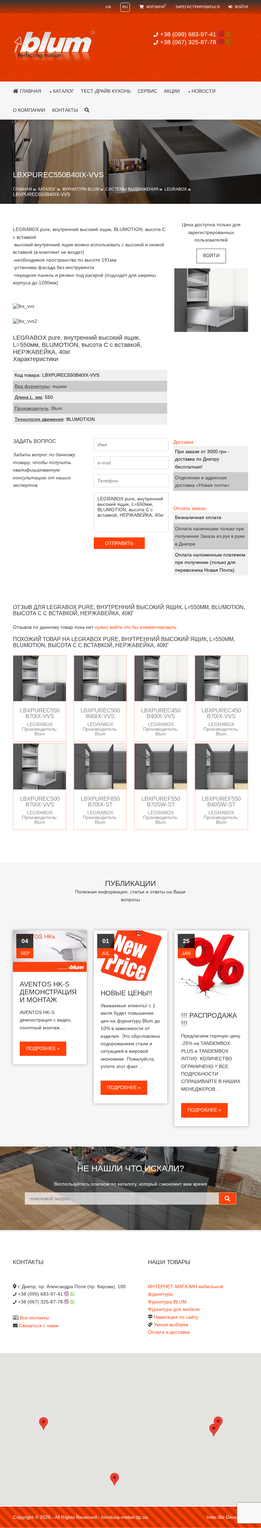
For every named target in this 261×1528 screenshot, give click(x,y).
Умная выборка (171, 1324)
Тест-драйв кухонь (106, 91)
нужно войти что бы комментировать (135, 627)
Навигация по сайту (176, 1317)
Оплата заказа (189, 508)
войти (211, 255)
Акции (172, 91)
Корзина (155, 7)
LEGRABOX (175, 189)
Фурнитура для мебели (174, 1309)
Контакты (65, 110)
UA (108, 7)
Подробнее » (43, 1048)
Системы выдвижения (131, 189)
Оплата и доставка (169, 1332)
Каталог (63, 91)
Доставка (183, 442)
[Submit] (227, 1198)
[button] (214, 1430)
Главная (29, 91)
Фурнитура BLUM (80, 189)
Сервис (147, 91)
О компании (29, 110)
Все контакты (34, 1317)
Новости (203, 91)
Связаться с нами (38, 1325)
